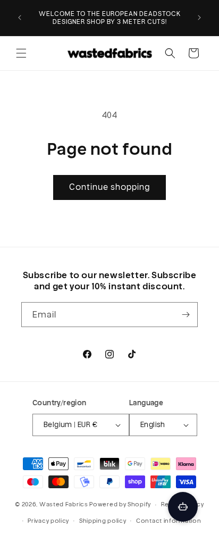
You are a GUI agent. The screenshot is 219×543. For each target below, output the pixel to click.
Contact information (168, 520)
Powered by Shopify (120, 504)
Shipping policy (103, 520)
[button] (21, 53)
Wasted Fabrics (63, 504)
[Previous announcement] (19, 17)
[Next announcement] (199, 17)
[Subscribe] (185, 314)
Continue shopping (109, 187)
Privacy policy (48, 520)
